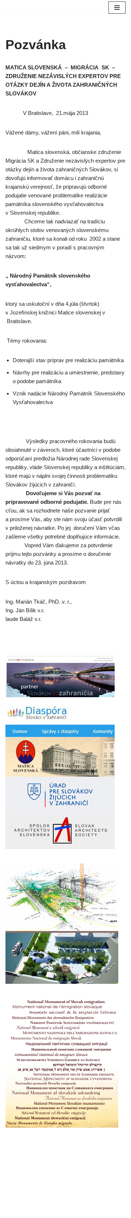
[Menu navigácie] (117, 7)
